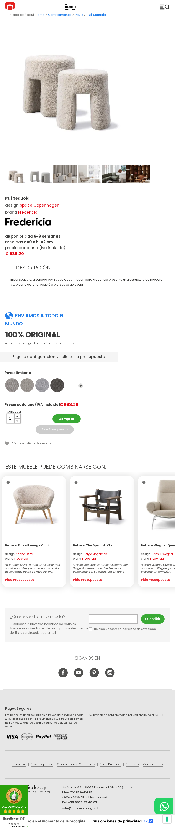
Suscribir (152, 618)
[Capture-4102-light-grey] (42, 385)
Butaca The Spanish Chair (94, 545)
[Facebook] (63, 676)
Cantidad (14, 411)
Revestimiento (18, 373)
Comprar (67, 418)
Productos (165, 6)
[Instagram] (110, 676)
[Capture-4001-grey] (12, 385)
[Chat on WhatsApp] (163, 806)
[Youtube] (79, 676)
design (19, 554)
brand (16, 559)
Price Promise (110, 764)
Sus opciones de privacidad (117, 821)
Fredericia (28, 212)
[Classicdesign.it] (10, 7)
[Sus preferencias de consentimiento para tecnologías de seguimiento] (167, 819)
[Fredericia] (28, 222)
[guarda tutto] (80, 385)
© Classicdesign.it (33, 790)
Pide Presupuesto (55, 429)
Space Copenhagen (39, 205)
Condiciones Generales (76, 764)
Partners (132, 764)
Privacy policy (42, 764)
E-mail (115, 619)
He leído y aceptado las (125, 629)
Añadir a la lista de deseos (31, 443)
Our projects (153, 764)
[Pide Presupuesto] (34, 508)
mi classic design (70, 7)
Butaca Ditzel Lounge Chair (27, 545)
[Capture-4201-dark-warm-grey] (57, 385)
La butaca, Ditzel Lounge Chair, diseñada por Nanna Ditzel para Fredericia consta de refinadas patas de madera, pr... (32, 568)
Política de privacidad (141, 629)
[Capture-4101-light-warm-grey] (27, 385)
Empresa (19, 764)
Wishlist (9, 482)
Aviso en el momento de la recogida (53, 821)
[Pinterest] (94, 676)
